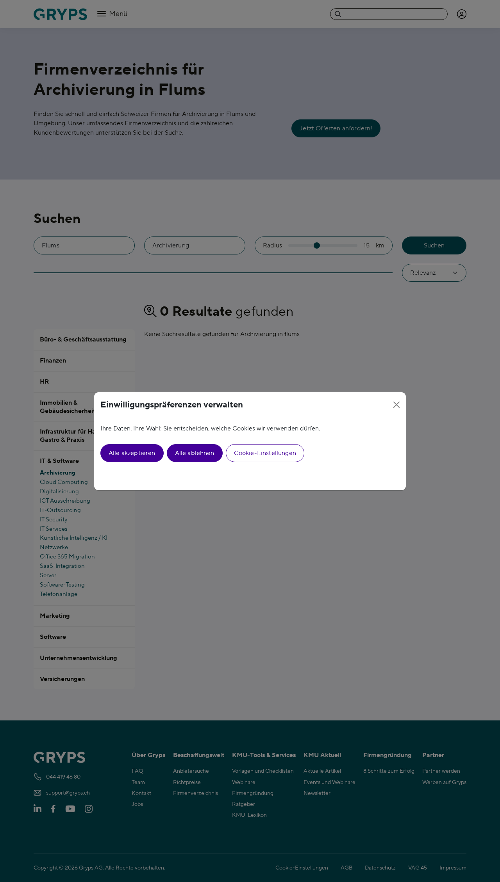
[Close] (396, 404)
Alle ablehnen (194, 453)
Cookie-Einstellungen (265, 453)
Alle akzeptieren (132, 453)
